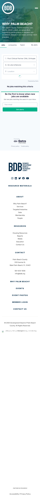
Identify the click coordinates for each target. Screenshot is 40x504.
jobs (3, 45)
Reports (20, 236)
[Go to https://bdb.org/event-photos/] (20, 295)
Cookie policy (25, 146)
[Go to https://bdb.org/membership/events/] (20, 288)
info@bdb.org (20, 274)
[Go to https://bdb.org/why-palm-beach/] (20, 281)
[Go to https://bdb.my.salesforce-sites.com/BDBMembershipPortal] (20, 302)
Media (20, 239)
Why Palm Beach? (20, 204)
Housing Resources (20, 233)
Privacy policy (15, 146)
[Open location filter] (34, 71)
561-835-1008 (20, 271)
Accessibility (14, 494)
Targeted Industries (20, 209)
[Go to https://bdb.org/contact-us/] (20, 309)
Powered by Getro (33, 81)
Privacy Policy (25, 494)
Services (20, 207)
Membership (20, 215)
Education (20, 242)
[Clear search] (34, 58)
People (20, 218)
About (20, 197)
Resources (20, 226)
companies (12, 45)
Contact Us (20, 245)
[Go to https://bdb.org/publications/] (20, 187)
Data (20, 212)
